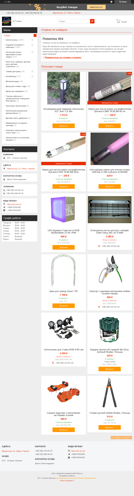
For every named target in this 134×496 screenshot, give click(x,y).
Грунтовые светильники (16, 106)
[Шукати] (92, 21)
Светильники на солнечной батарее (17, 139)
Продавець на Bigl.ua (67, 476)
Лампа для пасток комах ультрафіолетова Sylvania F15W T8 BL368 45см (63, 171)
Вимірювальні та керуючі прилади (16, 124)
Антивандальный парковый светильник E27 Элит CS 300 (63, 110)
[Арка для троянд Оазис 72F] (63, 270)
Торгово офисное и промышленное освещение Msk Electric (18, 98)
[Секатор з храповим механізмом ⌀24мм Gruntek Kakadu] (109, 270)
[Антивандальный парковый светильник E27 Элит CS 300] (63, 88)
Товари (7, 35)
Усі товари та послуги (120, 438)
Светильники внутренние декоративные (16, 112)
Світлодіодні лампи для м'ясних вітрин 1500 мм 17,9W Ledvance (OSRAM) (110, 171)
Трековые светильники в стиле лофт (16, 131)
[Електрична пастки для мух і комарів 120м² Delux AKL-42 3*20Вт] (109, 209)
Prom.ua (80, 473)
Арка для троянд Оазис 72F (63, 291)
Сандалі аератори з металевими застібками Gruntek (63, 414)
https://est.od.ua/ (14, 204)
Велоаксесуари (12, 81)
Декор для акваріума (15, 91)
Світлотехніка (11, 40)
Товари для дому (13, 71)
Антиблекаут (11, 76)
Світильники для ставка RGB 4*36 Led (63, 350)
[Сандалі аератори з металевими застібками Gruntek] (63, 392)
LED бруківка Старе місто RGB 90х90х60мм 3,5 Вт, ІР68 (63, 231)
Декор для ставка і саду (16, 86)
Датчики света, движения (16, 118)
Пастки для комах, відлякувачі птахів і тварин (14, 54)
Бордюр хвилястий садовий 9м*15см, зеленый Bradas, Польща (109, 351)
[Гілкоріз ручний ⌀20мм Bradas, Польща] (109, 392)
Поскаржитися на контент (65, 478)
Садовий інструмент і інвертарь (15, 46)
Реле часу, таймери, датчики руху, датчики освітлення (18, 64)
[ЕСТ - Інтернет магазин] (6, 21)
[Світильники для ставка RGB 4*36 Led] (63, 329)
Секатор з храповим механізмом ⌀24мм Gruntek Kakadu (109, 292)
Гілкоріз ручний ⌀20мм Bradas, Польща (110, 413)
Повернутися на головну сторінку (63, 57)
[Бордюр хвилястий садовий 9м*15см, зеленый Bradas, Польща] (109, 329)
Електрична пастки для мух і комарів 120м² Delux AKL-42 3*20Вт (110, 231)
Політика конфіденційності (87, 478)
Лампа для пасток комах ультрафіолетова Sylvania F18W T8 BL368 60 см (109, 110)
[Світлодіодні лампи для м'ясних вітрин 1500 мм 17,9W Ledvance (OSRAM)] (109, 149)
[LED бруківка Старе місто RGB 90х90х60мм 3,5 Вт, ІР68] (63, 209)
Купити (65, 126)
